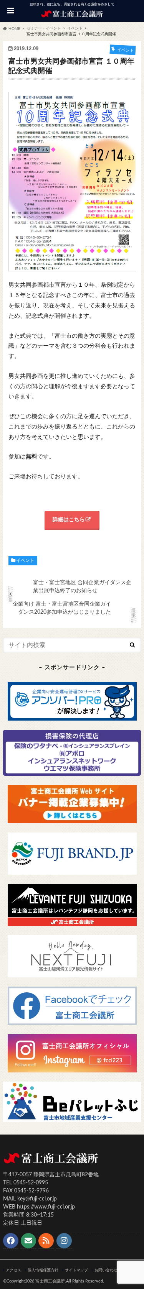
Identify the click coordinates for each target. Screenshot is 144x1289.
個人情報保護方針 (43, 1270)
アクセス (13, 1270)
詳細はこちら (69, 519)
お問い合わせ (106, 1270)
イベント (25, 560)
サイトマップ (76, 1270)
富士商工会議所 (50, 1281)
